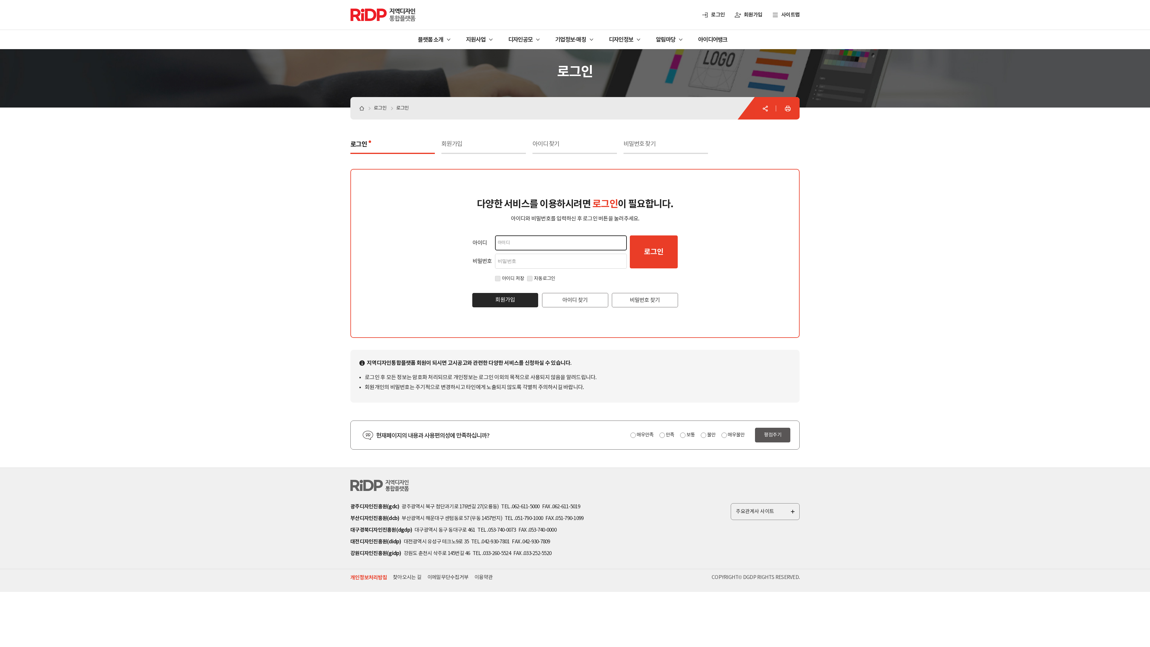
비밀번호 (482, 261)
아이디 (480, 243)
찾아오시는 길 (407, 578)
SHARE (765, 108)
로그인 (718, 15)
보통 (690, 435)
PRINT (788, 108)
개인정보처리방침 (368, 578)
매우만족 (645, 435)
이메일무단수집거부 (447, 578)
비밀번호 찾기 (640, 144)
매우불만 (736, 435)
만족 (670, 435)
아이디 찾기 (545, 144)
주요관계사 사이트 (766, 514)
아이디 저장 (513, 278)
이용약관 (483, 578)
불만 (711, 435)
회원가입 (753, 15)
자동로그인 (544, 278)
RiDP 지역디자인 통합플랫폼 (375, 11)
